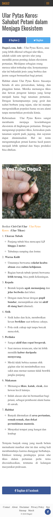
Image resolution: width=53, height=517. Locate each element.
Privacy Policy (37, 506)
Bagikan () (14, 40)
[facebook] (48, 512)
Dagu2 (5, 3)
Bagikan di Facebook (27, 490)
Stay (48, 506)
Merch (31, 510)
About (15, 506)
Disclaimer (24, 506)
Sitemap (22, 510)
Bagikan (39, 40)
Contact (6, 506)
